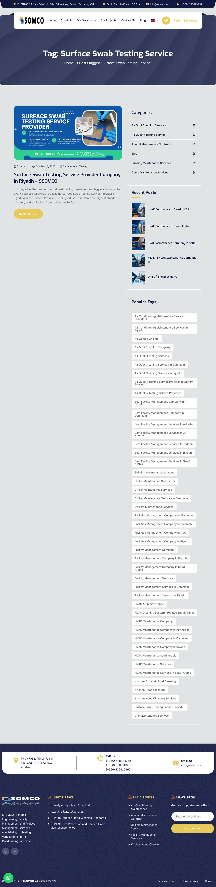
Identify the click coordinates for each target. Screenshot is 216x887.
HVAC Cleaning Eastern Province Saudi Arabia (164, 612)
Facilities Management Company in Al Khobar (164, 515)
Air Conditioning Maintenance (141, 807)
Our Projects (108, 20)
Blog (143, 20)
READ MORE (26, 213)
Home (52, 20)
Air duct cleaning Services (152, 356)
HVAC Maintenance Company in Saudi (172, 243)
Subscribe (191, 828)
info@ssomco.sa (159, 4)
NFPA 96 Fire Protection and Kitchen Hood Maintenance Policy (77, 825)
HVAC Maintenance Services (153, 664)
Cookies (209, 881)
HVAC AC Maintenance (149, 604)
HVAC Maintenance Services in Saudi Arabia (163, 672)
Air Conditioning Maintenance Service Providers (159, 318)
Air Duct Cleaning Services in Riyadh (158, 373)
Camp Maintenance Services (150, 172)
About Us (66, 20)
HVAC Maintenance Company (154, 621)
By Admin (22, 166)
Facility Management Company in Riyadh (161, 558)
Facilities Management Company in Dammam (164, 524)
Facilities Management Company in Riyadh (162, 541)
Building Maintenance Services (151, 163)
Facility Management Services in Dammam (162, 586)
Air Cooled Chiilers (147, 338)
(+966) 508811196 (117, 765)
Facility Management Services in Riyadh (160, 595)
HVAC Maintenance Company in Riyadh (160, 647)
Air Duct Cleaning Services (149, 125)
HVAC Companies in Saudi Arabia (169, 226)
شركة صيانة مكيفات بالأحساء (67, 811)
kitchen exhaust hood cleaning (155, 681)
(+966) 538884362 (118, 760)
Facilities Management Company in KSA (160, 532)
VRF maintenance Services (152, 715)
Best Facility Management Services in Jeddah (164, 444)
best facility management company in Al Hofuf (161, 403)
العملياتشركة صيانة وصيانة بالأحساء (70, 805)
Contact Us (128, 20)
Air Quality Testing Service (148, 134)
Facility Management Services (154, 578)
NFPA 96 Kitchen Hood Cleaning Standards (78, 817)
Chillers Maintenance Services (154, 506)
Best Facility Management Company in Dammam (159, 414)
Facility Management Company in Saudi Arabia (160, 568)
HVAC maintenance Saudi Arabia (155, 655)
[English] (154, 20)
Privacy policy (190, 881)
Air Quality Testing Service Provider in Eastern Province (164, 383)
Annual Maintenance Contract (151, 144)
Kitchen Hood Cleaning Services (155, 698)
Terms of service (167, 881)
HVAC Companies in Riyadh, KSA (168, 209)
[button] (8, 878)
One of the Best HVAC (162, 276)
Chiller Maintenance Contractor (155, 481)
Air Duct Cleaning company (152, 347)
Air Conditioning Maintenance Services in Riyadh (161, 329)
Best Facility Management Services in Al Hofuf (164, 424)
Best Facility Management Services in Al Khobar (160, 434)
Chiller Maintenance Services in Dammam (161, 498)
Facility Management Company (154, 549)
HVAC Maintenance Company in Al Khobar (162, 629)
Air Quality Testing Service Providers (158, 393)
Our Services (85, 20)
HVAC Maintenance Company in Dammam (161, 638)
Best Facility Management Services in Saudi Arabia (162, 462)
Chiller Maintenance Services (153, 489)
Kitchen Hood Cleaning (150, 690)
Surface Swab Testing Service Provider (159, 707)
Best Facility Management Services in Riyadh (163, 452)
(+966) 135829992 (191, 4)
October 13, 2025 (45, 166)
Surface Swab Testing (75, 166)
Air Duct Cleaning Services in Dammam (160, 364)
